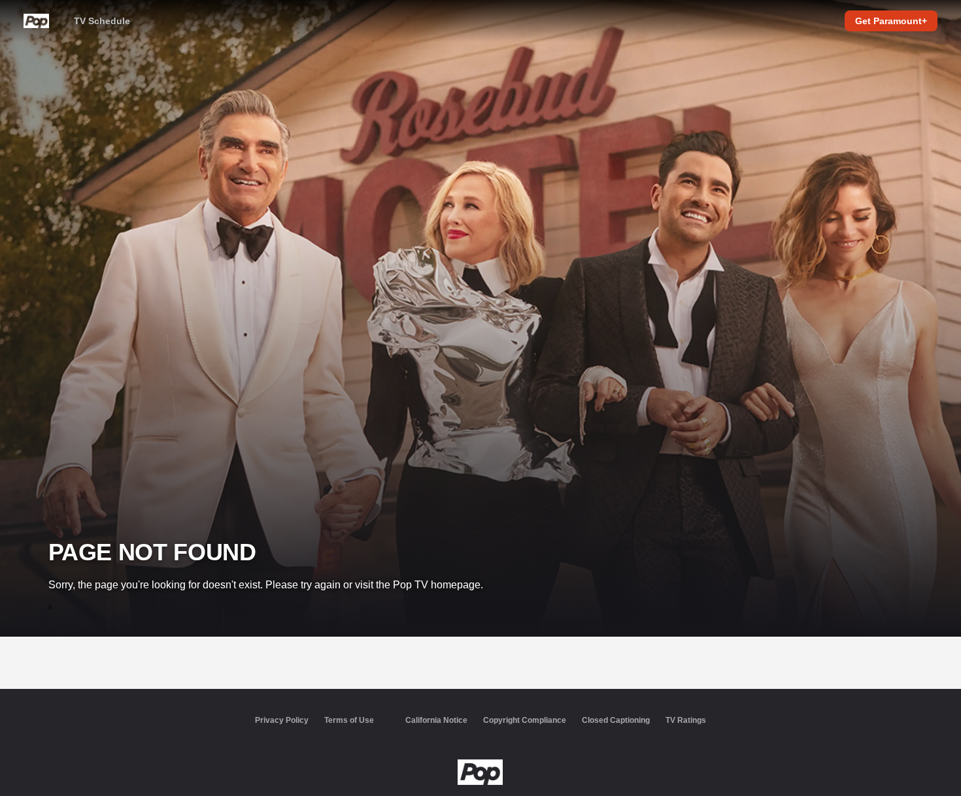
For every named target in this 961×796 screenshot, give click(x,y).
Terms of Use (349, 720)
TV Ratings (686, 720)
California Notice (436, 720)
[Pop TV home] (36, 21)
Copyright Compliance (524, 720)
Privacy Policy (282, 720)
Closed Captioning (616, 720)
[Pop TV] (480, 772)
